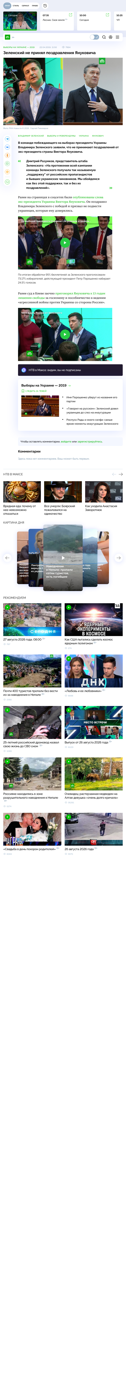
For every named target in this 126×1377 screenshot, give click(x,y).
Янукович (98, 136)
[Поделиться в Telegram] (7, 138)
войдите (66, 441)
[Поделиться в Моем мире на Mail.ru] (7, 171)
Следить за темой (36, 391)
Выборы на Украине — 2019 (19, 47)
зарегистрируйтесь (89, 441)
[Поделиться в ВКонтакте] (7, 147)
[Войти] (110, 37)
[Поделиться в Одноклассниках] (7, 155)
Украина (84, 136)
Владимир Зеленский (31, 136)
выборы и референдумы (61, 136)
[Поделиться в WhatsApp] (7, 163)
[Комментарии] (7, 181)
